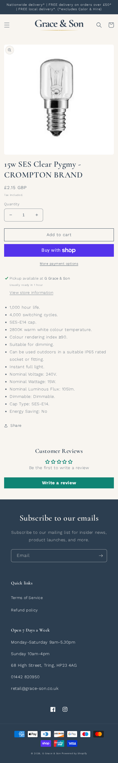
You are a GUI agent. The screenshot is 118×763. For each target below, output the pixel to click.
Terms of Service (27, 597)
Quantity (11, 204)
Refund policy (24, 610)
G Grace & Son (51, 753)
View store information (31, 292)
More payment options (59, 264)
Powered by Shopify (74, 753)
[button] (7, 25)
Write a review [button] (59, 482)
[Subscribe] (101, 555)
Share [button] (16, 425)
